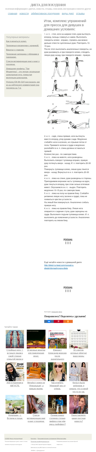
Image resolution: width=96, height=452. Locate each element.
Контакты (33, 438)
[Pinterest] (58, 321)
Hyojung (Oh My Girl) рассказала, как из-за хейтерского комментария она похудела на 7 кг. (23, 85)
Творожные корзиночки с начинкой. (22, 46)
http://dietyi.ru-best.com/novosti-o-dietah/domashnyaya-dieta (59, 267)
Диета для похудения (48, 5)
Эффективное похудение (45, 13)
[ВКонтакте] (49, 321)
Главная (12, 13)
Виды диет (68, 13)
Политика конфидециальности (40, 441)
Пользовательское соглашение (47, 438)
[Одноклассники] (68, 321)
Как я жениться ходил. (16, 41)
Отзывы (80, 13)
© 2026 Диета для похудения (13, 438)
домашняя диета (56, 312)
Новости (24, 13)
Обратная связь (61, 438)
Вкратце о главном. (15, 50)
